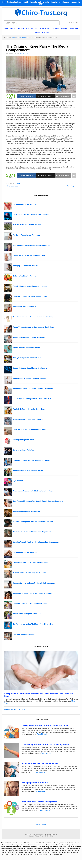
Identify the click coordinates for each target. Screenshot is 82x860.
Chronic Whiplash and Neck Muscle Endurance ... (31, 562)
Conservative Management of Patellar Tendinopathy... (33, 491)
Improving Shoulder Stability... (24, 634)
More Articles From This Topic (14, 709)
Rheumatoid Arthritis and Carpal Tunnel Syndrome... (32, 532)
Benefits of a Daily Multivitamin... (25, 306)
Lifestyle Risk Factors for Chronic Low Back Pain (45, 725)
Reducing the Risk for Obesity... (24, 276)
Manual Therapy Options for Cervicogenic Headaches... (33, 327)
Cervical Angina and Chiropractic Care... (28, 419)
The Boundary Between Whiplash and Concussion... (32, 214)
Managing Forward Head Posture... (26, 265)
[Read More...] (41, 734)
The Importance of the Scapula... (25, 204)
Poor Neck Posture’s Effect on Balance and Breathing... (33, 317)
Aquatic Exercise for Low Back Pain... (27, 347)
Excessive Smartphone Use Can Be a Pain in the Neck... (34, 521)
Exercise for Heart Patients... (23, 450)
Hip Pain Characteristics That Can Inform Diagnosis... (33, 624)
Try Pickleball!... (18, 480)
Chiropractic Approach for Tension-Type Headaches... (33, 593)
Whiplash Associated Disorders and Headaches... (31, 245)
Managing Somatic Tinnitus (35, 782)
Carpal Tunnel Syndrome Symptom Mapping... (30, 378)
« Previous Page (12, 186)
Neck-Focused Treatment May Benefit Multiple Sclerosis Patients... (38, 501)
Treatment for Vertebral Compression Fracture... (31, 603)
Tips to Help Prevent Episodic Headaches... (29, 409)
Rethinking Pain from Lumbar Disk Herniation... (30, 337)
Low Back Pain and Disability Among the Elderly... (31, 460)
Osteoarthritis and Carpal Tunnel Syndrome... (30, 368)
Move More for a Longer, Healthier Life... (27, 614)
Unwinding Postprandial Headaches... (27, 511)
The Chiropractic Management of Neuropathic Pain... (32, 399)
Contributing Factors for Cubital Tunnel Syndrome (45, 744)
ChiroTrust (41, 13)
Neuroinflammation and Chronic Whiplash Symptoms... (33, 388)
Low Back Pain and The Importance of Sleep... (30, 429)
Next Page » (71, 186)
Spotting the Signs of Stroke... (24, 439)
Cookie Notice (49, 836)
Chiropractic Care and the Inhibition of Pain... (29, 255)
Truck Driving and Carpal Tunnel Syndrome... (30, 286)
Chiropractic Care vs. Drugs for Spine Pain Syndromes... (34, 583)
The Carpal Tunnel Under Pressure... (26, 235)
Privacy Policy (39, 836)
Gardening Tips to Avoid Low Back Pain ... (29, 470)
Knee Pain (18, 183)
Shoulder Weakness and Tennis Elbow (40, 763)
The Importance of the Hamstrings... (26, 552)
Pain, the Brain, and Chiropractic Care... (27, 225)
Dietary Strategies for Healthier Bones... (27, 358)
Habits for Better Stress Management (39, 801)
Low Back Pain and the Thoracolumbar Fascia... (31, 296)
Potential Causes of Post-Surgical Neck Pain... (30, 573)
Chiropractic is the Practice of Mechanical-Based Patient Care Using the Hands (38, 694)
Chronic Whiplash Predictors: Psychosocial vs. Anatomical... (35, 542)
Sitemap (31, 836)
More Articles (41, 824)
